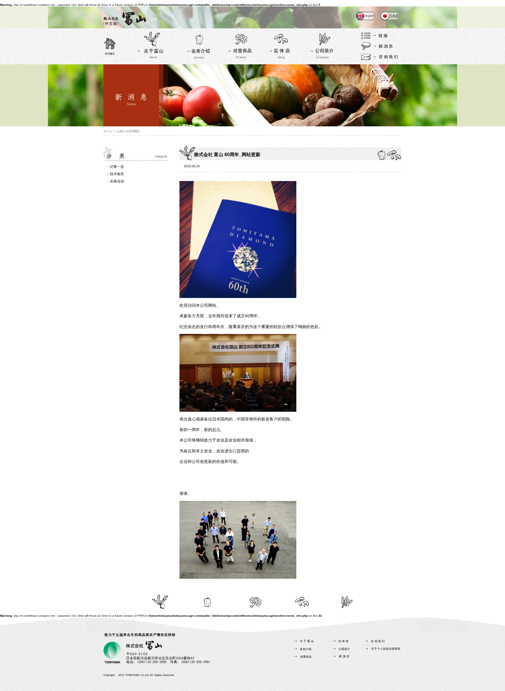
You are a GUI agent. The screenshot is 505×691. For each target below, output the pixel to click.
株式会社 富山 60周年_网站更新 (227, 154)
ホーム (107, 131)
